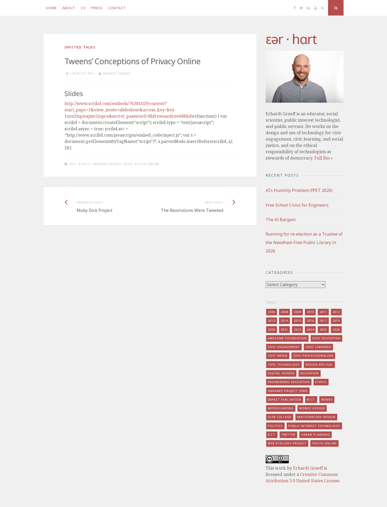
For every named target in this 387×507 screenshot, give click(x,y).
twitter (288, 434)
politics (275, 426)
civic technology (284, 364)
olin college (279, 417)
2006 (271, 312)
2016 (310, 320)
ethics (84, 164)
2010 (310, 312)
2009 (297, 312)
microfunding (281, 408)
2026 (336, 329)
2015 (297, 320)
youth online (147, 164)
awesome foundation (287, 338)
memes (327, 399)
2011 (73, 164)
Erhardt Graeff (116, 73)
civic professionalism (313, 355)
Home (51, 8)
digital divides (281, 373)
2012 (336, 312)
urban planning (315, 434)
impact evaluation (284, 399)
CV (83, 8)
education (309, 373)
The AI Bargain (281, 219)
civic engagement (284, 347)
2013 (271, 320)
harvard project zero (112, 164)
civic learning (318, 347)
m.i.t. (311, 399)
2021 (284, 329)
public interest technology (314, 426)
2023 (297, 329)
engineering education (289, 382)
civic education (326, 338)
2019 (336, 320)
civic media (277, 355)
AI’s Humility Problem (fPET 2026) (299, 190)
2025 (323, 329)
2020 (271, 329)
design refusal (319, 364)
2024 (310, 329)
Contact (117, 8)
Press (97, 8)
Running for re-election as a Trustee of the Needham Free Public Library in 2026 (304, 242)
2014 (284, 320)
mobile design (312, 408)
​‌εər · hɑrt (291, 39)
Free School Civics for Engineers (297, 205)
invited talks (80, 47)
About (68, 8)
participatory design (316, 417)
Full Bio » (323, 158)
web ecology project (287, 443)
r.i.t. (272, 434)
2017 (323, 320)
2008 (284, 312)
